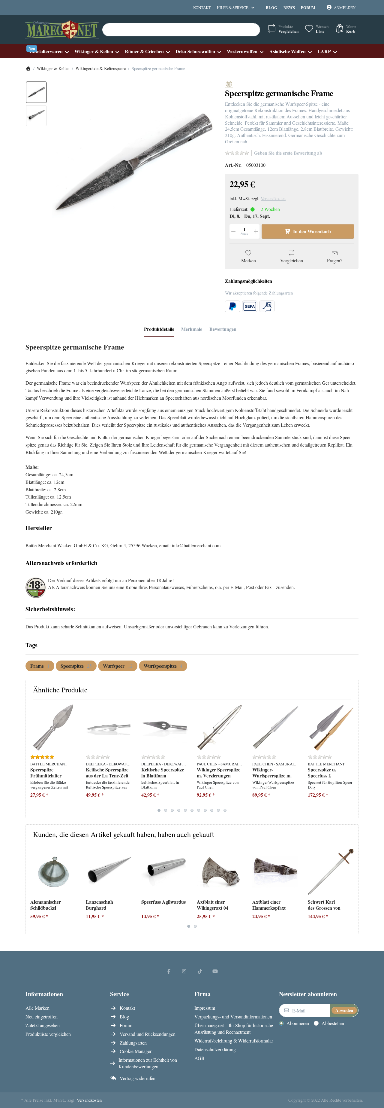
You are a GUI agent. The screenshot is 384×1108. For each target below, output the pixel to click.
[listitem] (134, 163)
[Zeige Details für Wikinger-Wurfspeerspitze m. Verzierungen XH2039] (275, 727)
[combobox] (181, 29)
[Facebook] (169, 971)
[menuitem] (48, 51)
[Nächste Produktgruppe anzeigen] (351, 758)
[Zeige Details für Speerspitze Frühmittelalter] (53, 727)
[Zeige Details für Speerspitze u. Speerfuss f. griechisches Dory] (331, 727)
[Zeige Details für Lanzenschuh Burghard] (109, 872)
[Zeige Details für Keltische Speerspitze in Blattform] (164, 727)
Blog (271, 7)
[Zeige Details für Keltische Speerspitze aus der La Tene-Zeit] (109, 727)
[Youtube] (215, 971)
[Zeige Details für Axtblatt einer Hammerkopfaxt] (275, 872)
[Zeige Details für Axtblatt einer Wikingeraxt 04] (220, 872)
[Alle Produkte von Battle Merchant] (229, 83)
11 (225, 810)
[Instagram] (184, 971)
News (289, 7)
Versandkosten (273, 198)
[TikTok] (199, 971)
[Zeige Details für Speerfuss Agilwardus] (164, 872)
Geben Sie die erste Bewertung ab (288, 152)
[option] (36, 92)
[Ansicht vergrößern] (134, 163)
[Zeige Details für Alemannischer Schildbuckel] (53, 872)
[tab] (159, 329)
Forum (308, 7)
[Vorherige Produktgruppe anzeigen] (32, 758)
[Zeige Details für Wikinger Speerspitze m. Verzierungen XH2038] (220, 727)
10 (218, 810)
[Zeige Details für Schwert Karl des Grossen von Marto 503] (331, 872)
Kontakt (202, 7)
